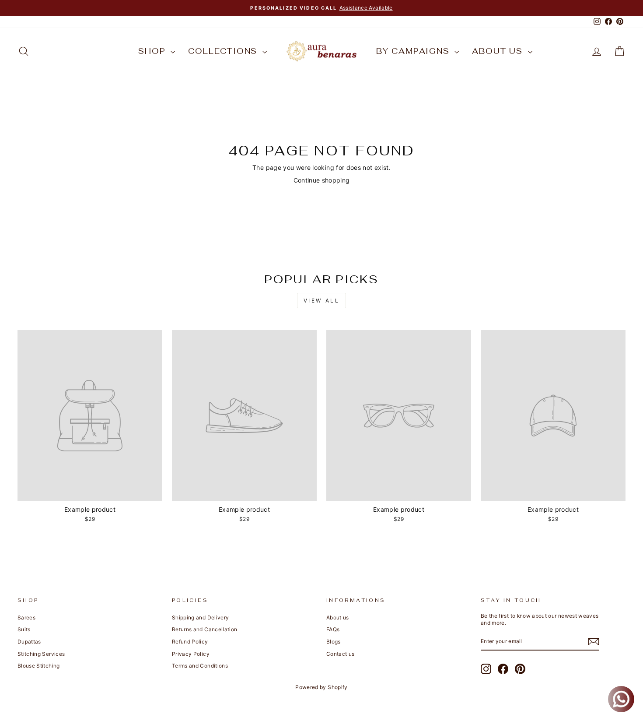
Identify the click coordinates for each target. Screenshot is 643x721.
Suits (24, 629)
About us (498, 51)
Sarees (26, 617)
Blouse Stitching (38, 665)
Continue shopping (322, 180)
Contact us (340, 654)
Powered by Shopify (321, 687)
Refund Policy (190, 641)
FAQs (332, 629)
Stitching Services (41, 654)
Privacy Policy (191, 654)
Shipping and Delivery (200, 617)
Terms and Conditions (200, 665)
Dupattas (29, 641)
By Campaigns (414, 51)
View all (322, 300)
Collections (224, 51)
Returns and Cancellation (204, 629)
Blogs (333, 641)
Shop (153, 51)
